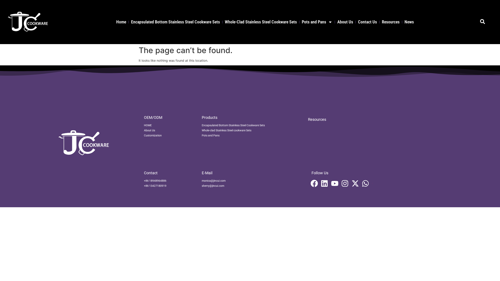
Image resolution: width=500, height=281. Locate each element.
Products (209, 117)
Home (121, 22)
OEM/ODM (153, 117)
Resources (391, 22)
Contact (151, 173)
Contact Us (367, 22)
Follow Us (320, 173)
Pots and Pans (314, 22)
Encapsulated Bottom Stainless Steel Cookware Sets (175, 22)
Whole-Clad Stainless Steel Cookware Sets (261, 22)
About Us (345, 22)
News (409, 22)
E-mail (207, 173)
